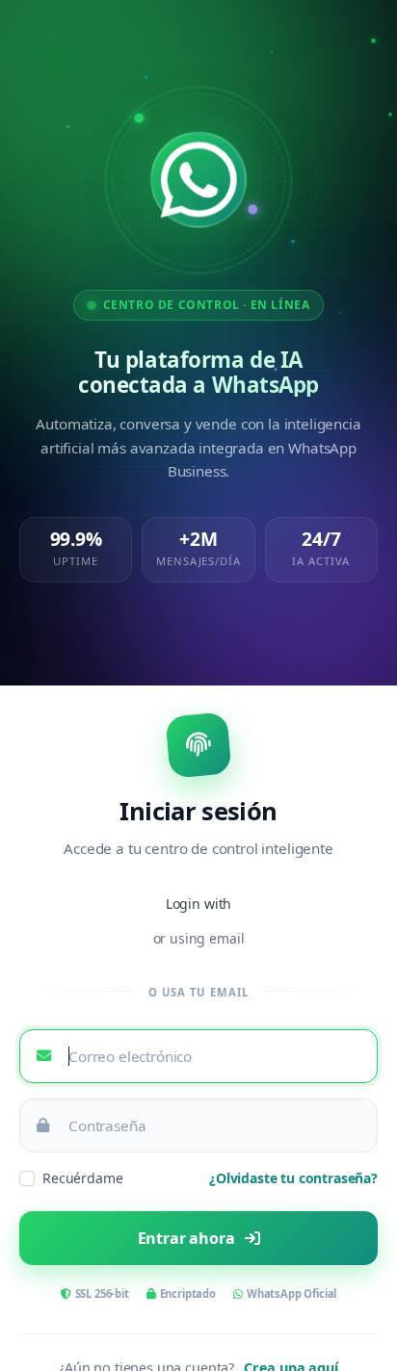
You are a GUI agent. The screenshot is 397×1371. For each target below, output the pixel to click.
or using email (199, 938)
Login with (198, 903)
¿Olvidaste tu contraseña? (293, 1178)
